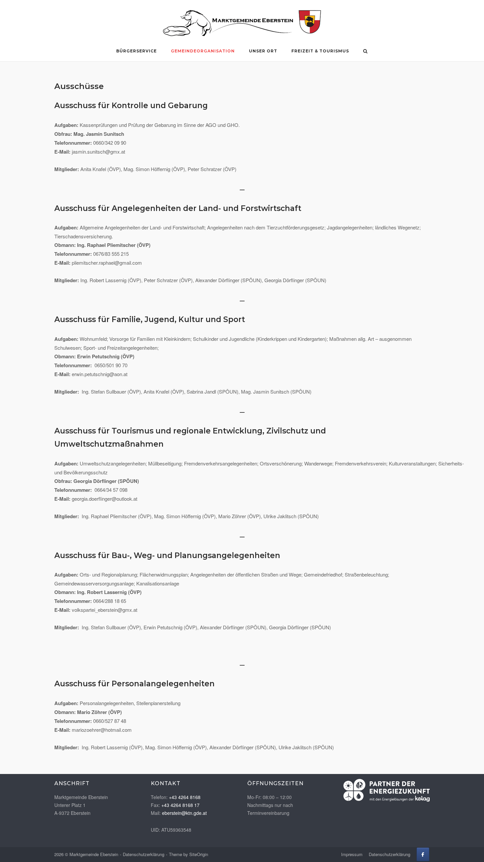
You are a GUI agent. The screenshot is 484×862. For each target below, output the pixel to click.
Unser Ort (263, 50)
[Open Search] (365, 51)
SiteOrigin (198, 854)
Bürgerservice (136, 50)
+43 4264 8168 (185, 797)
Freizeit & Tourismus (320, 50)
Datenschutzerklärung (143, 854)
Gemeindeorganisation (203, 50)
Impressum (352, 854)
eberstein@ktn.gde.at (184, 813)
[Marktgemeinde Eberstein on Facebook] (423, 854)
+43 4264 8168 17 (180, 805)
